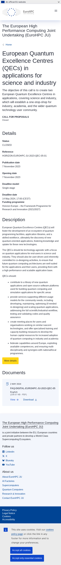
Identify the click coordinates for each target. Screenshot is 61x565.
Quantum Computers (12, 489)
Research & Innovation (13, 494)
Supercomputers (10, 485)
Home (9, 44)
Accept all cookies (21, 550)
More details (10, 360)
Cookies (6, 516)
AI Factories (8, 481)
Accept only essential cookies (27, 558)
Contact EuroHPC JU (13, 498)
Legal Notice (8, 513)
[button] (14, 399)
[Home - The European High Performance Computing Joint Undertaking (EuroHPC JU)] (27, 12)
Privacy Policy (9, 510)
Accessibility (8, 519)
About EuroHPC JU (12, 477)
